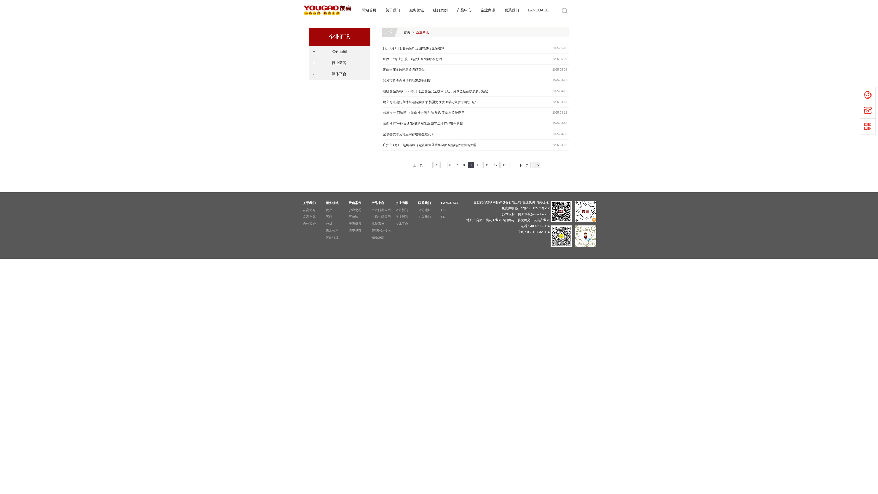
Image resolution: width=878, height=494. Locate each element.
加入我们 (424, 217)
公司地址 (424, 210)
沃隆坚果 (355, 224)
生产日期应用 (381, 210)
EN (443, 217)
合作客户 (309, 224)
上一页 (418, 165)
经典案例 (440, 10)
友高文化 (309, 217)
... (429, 165)
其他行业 (332, 237)
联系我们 (511, 10)
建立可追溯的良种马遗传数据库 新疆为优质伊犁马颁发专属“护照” (429, 102)
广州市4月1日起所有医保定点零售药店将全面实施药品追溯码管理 (429, 145)
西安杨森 (355, 230)
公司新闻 (337, 52)
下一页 (524, 165)
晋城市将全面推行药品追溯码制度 (407, 80)
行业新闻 (337, 63)
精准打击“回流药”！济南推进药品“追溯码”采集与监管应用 (423, 113)
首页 (407, 32)
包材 (329, 224)
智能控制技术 (381, 230)
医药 (329, 217)
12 (496, 165)
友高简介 (309, 210)
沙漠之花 (355, 210)
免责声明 (508, 208)
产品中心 (464, 10)
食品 (329, 210)
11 (487, 165)
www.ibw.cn (540, 214)
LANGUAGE (538, 10)
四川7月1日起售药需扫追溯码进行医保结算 (413, 48)
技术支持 (508, 214)
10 (478, 165)
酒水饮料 (332, 230)
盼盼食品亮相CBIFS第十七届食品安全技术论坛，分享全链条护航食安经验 (435, 91)
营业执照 (528, 202)
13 (504, 165)
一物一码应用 (381, 217)
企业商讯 (488, 10)
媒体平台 (337, 74)
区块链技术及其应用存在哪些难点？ (408, 134)
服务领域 (416, 10)
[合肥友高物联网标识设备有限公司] (327, 3)
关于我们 (392, 10)
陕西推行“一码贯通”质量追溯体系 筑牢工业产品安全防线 (423, 123)
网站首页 (369, 10)
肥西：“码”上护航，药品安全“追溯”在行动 (412, 59)
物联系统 (378, 237)
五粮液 (353, 217)
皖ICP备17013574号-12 (532, 208)
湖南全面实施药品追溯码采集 (404, 70)
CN (443, 210)
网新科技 (524, 214)
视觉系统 (378, 224)
